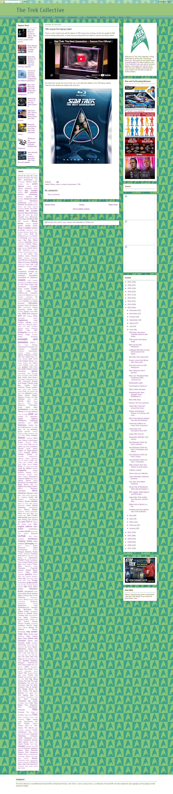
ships (20, 634)
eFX (24, 326)
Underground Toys (25, 732)
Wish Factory (23, 758)
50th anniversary (25, 180)
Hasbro (34, 395)
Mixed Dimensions (31, 495)
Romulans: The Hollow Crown (27, 610)
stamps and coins (25, 651)
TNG (78, 184)
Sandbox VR (33, 619)
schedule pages (131, 62)
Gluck (35, 379)
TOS (34, 714)
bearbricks (21, 208)
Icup (25, 414)
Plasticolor (28, 566)
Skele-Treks (22, 645)
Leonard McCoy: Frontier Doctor (27, 453)
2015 (130, 301)
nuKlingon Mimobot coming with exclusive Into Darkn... (139, 352)
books (28, 228)
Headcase (27, 397)
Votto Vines (33, 744)
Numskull (34, 533)
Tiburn (27, 703)
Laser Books (32, 448)
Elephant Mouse (23, 328)
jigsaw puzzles (24, 431)
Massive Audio (32, 474)
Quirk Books (32, 587)
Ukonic (35, 730)
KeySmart (29, 438)
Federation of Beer (30, 355)
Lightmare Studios (24, 458)
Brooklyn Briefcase (23, 232)
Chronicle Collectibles (31, 258)
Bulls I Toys (28, 236)
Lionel (32, 460)
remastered (28, 591)
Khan (35, 438)
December (134, 310)
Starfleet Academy (30, 661)
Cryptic (34, 289)
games (34, 371)
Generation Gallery (27, 375)
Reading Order (73, 17)
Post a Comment (53, 194)
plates (35, 566)
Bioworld (21, 217)
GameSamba (21, 373)
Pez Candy (34, 555)
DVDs (35, 316)
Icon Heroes (32, 411)
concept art (33, 271)
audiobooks (22, 203)
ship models (32, 632)
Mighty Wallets (32, 486)
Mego (20, 484)
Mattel (27, 478)
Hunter (26, 411)
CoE (31, 264)
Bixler (26, 217)
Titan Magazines (31, 705)
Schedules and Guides (31, 17)
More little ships (135, 400)
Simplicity (34, 643)
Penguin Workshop (24, 553)
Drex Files (112, 17)
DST (20, 316)
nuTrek (22, 535)
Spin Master (28, 647)
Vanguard (28, 738)
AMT (26, 192)
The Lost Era (32, 683)
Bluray (52, 184)
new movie (22, 517)
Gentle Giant (26, 377)
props (29, 582)
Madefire (34, 468)
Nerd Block (26, 513)
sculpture (21, 625)
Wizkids (34, 758)
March (132, 522)
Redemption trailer (136, 383)
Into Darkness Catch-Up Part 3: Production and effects (138, 449)
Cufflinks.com (22, 293)
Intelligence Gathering (27, 420)
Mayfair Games (24, 480)
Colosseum (29, 266)
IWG (24, 429)
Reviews (103, 17)
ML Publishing (22, 497)
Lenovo (20, 452)
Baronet (35, 207)
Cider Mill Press (23, 260)
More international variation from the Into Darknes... (139, 419)
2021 (130, 282)
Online (29, 541)
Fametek (31, 347)
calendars (28, 242)
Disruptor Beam (23, 305)
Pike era (21, 562)
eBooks (28, 322)
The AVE (21, 679)
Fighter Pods (29, 357)
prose (34, 582)
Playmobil (34, 568)
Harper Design (24, 395)
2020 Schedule (47, 17)
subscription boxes (31, 671)
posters (28, 574)
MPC (31, 503)
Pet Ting (28, 555)
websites (34, 748)
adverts (20, 188)
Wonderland (21, 760)
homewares (23, 409)
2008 (130, 545)
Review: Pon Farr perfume (139, 403)
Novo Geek (34, 531)
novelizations (32, 529)
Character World (27, 252)
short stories (31, 636)
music (28, 505)
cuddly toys (31, 291)
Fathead (20, 353)
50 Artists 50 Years (30, 178)
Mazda (35, 480)
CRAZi (29, 280)
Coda (27, 264)
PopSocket (21, 574)
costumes (21, 275)
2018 (130, 291)
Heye (28, 401)
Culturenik (34, 293)
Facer (26, 345)
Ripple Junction (23, 595)
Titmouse (21, 710)
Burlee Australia (32, 238)
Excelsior (34, 337)
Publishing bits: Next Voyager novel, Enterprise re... (136, 394)
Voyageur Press (30, 746)
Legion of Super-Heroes (27, 450)
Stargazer (21, 663)
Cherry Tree (32, 254)
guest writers (22, 389)
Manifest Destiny (24, 472)
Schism (26, 621)
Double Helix (32, 309)
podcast (20, 572)
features (20, 355)
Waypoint (27, 748)
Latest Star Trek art (136, 434)
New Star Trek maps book (138, 357)
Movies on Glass (23, 503)
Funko (25, 365)
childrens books (24, 256)
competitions (22, 271)
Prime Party (26, 580)
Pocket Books (32, 570)
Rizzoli (26, 599)
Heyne (35, 401)
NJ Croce (22, 524)
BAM (26, 204)
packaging (29, 543)
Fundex (20, 365)
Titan (31, 703)
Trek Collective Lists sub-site (135, 64)
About (128, 17)
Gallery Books (27, 369)
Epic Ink (30, 332)
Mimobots (34, 488)
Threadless (21, 703)
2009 (130, 542)
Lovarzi (29, 464)
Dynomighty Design (27, 318)
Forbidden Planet (27, 361)
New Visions (22, 520)
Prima (19, 580)
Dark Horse (34, 295)
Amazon (20, 192)
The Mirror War (23, 685)
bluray (94, 33)
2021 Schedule (60, 17)
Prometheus (22, 583)
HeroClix (21, 401)
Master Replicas (23, 476)
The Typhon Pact (25, 695)
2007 (130, 548)
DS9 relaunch (32, 314)
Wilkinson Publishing (29, 754)
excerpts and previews (68, 184)
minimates (22, 491)
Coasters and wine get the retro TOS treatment (139, 510)
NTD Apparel (23, 533)
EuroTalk (34, 334)
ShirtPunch (21, 636)
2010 (130, 539)
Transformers (28, 721)
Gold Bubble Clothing (25, 383)
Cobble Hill (21, 264)
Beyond (28, 213)
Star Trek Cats (28, 653)
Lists (82, 17)
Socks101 (21, 647)
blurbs (20, 223)
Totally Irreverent (23, 717)
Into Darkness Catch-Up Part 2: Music (138, 456)
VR (36, 746)
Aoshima (20, 196)
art (36, 196)
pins (25, 562)
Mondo (27, 501)
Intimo (29, 423)
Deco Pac (34, 299)
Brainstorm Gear (32, 230)
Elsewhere (34, 328)
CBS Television (24, 250)
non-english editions (27, 525)
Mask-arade (21, 474)
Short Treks (22, 638)
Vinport (32, 742)
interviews (21, 423)
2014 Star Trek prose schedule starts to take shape (138, 334)
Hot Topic (31, 409)
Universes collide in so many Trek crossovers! (138, 424)
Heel (32, 397)
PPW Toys (21, 576)
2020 (130, 285)
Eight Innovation (32, 326)
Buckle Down (33, 232)
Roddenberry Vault (27, 605)
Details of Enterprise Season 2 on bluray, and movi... (139, 413)
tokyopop (21, 712)
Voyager (21, 746)
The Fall (27, 681)
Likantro (26, 460)
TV (25, 728)
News (19, 17)
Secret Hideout (22, 627)
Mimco (20, 488)
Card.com (24, 248)
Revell (29, 593)
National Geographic (31, 511)
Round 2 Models (25, 613)
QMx (25, 587)
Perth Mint (21, 556)
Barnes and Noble (24, 207)
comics (33, 268)
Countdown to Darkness (27, 277)
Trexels (20, 725)
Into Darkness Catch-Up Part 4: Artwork (138, 443)
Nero (32, 513)
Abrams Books (32, 182)
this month (33, 701)
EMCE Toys (24, 330)
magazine (22, 470)
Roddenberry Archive (27, 603)
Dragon (26, 311)
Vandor (20, 738)
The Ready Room (25, 689)
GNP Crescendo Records (27, 381)
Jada (28, 429)
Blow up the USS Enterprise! (135, 346)
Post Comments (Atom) (86, 217)
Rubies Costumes (30, 617)
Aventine (21, 205)
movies (34, 501)
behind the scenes (27, 211)
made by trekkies (25, 468)
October (133, 317)
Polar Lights (32, 572)
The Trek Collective (40, 10)
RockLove (34, 601)
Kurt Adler (28, 444)
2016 (130, 298)
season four (83, 33)
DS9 (24, 313)
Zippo (31, 766)
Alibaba (20, 190)
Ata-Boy (20, 201)
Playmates (21, 568)
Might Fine (33, 484)
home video (32, 407)
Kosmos (28, 442)
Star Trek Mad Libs (31, 655)
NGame (35, 522)
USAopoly (34, 736)
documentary (27, 307)
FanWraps (21, 351)
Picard (21, 560)
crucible (26, 289)
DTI (24, 316)
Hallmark (28, 393)
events (20, 337)
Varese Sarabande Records (27, 740)
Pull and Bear (22, 585)
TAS (25, 673)
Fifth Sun (21, 357)
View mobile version (81, 209)
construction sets (25, 273)
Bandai (30, 205)
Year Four (34, 764)
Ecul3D (35, 322)
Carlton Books (32, 248)
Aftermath (28, 188)
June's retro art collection (138, 473)
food (30, 359)
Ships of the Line (30, 634)
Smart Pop (30, 645)
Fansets (34, 349)
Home (81, 205)
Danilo (28, 295)
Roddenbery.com (23, 607)
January (133, 528)
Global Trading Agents (27, 379)
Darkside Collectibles (25, 297)
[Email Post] (57, 182)
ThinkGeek (22, 701)
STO (27, 667)
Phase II (22, 558)
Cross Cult (33, 284)
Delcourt (20, 301)
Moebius (21, 501)
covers (58, 184)
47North (20, 176)
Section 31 (33, 627)
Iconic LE (21, 414)
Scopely (27, 623)
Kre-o (35, 442)
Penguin (35, 549)
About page (145, 70)
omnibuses (32, 539)
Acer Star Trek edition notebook (137, 483)
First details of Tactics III (138, 386)
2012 (130, 532)
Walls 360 (21, 748)
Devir (31, 301)
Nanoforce (21, 511)
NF (31, 522)
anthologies (33, 194)
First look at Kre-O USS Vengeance (138, 366)
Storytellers (34, 667)
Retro (35, 591)
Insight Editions (27, 419)
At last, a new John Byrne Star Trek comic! (138, 361)
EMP (35, 330)
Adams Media (32, 186)
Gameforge (21, 371)
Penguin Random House (27, 552)
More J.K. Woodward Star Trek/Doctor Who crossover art (138, 378)
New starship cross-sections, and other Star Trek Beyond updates (27, 157)
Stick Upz (34, 664)
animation (33, 192)
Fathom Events (32, 353)
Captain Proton (23, 246)
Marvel (35, 472)
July (131, 326)
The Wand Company (27, 699)
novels (27, 531)
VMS (36, 742)
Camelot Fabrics (31, 244)
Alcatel (35, 188)
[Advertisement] (81, 174)
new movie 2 (33, 517)
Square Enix (33, 649)
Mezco (26, 484)
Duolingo (29, 316)
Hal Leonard (30, 391)
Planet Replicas (27, 564)
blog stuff (25, 219)
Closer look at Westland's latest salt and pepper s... (139, 488)
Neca (20, 513)
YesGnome (21, 766)
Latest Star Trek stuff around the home (137, 407)
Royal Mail (32, 615)
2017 (130, 295)
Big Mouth (34, 215)
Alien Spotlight (31, 190)
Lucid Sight (34, 466)
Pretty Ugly (22, 578)
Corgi (35, 273)
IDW (30, 414)
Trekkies (27, 723)
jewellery (34, 429)
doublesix (20, 311)
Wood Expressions (32, 760)
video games (23, 742)
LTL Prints (27, 466)
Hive (35, 403)
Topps (26, 715)
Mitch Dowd (21, 495)
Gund (24, 391)
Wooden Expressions (24, 762)
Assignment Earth (31, 199)
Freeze (35, 363)
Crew (26, 284)
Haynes (21, 397)
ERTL (35, 332)
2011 (130, 535)
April (131, 519)
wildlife (20, 754)
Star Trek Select (24, 657)
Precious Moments (31, 576)
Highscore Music (24, 403)
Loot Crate (22, 464)
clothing (34, 262)
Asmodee (20, 199)
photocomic (33, 558)
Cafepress (21, 242)
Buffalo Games (23, 234)
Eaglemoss (23, 320)
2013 (130, 307)
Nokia (29, 524)
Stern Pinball (26, 665)
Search (121, 17)
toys (28, 719)
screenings (34, 623)
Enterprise (22, 332)
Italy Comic (31, 427)
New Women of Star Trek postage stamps (32, 48)
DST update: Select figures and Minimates (139, 493)
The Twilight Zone (31, 693)
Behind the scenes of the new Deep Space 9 (32, 102)
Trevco (35, 723)
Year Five (26, 764)
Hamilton (34, 393)
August (132, 323)
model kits (33, 497)
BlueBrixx (26, 221)
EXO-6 (32, 342)
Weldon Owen (23, 750)
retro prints (22, 593)
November (134, 313)
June (132, 330)
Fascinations (33, 351)
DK (31, 305)
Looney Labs (32, 462)
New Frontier (32, 515)
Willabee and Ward (31, 756)
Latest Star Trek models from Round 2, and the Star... (138, 499)
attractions (33, 201)
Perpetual (34, 554)
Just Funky (26, 435)
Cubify (20, 291)
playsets (21, 570)
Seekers (21, 629)
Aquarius (29, 197)
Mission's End (32, 493)
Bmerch (28, 223)
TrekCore (48, 85)
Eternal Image (24, 334)
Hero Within (32, 399)
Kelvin (21, 437)
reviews (34, 593)
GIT (19, 379)
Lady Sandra (26, 446)
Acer (27, 184)
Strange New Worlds (25, 669)
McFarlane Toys (23, 482)
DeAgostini (27, 299)
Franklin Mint (27, 363)
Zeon (26, 766)
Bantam (35, 204)
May (131, 515)
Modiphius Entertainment (27, 499)
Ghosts (34, 377)
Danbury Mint (22, 295)
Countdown (33, 275)
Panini (35, 546)
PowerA (35, 574)
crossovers (22, 287)
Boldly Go (21, 228)
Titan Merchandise (27, 707)
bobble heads (31, 226)
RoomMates (33, 611)
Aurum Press (33, 203)
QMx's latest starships (137, 389)
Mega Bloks (33, 482)
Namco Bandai (30, 509)
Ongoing (21, 541)
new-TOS (25, 522)
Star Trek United (27, 659)
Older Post (113, 205)
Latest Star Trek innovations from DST (138, 430)
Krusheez (20, 444)
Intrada (30, 425)
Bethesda (21, 213)
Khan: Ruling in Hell (25, 440)
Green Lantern (31, 387)
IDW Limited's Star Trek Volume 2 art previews (138, 466)
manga (35, 470)
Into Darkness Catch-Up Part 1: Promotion (138, 461)
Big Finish (26, 215)
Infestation (33, 416)
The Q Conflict (31, 687)
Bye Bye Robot (30, 240)
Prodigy (34, 580)
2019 (130, 288)
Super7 (20, 673)
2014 (130, 304)
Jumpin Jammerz (29, 433)
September (134, 320)
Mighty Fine (22, 486)
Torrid (30, 715)
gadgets (25, 367)
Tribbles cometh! (135, 470)
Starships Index (92, 17)
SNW (35, 645)
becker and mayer (31, 209)
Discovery (32, 303)
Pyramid (29, 585)
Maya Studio (33, 478)
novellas (21, 531)
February (133, 525)
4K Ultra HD (28, 176)
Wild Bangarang (31, 752)
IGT (27, 416)
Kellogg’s (34, 435)
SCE (19, 621)
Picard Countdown (31, 560)
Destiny (26, 301)
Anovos (20, 194)
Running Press (23, 619)
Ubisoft (31, 728)
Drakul (32, 311)
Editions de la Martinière (25, 324)
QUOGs (20, 589)
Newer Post (50, 205)
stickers (20, 667)
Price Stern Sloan (32, 578)
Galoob (35, 369)
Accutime (20, 184)
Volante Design (23, 744)
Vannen (35, 738)
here (135, 598)
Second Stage (31, 625)
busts (20, 240)
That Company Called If (30, 677)
